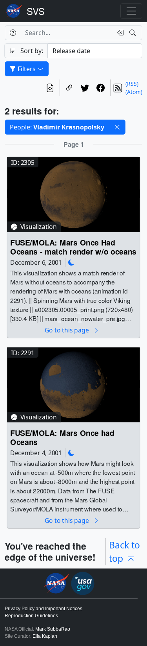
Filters (26, 69)
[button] (117, 127)
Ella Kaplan (45, 636)
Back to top (124, 552)
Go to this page (67, 330)
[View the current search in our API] (50, 87)
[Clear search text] (119, 32)
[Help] (13, 32)
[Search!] (133, 32)
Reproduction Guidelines (31, 615)
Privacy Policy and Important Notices (43, 608)
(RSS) (131, 83)
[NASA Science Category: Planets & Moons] (71, 262)
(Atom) (133, 92)
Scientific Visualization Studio (36, 11)
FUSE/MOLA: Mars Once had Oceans (62, 437)
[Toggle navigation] (131, 11)
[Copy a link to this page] (69, 87)
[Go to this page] (73, 194)
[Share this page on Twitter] (85, 87)
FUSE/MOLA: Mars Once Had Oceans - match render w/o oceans (73, 247)
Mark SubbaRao (52, 629)
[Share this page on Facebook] (100, 87)
